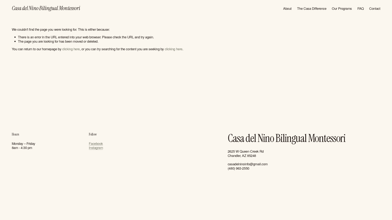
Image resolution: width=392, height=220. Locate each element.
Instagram (96, 147)
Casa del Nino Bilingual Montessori (46, 8)
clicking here (71, 48)
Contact (374, 8)
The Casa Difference (311, 8)
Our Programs (342, 8)
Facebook (96, 143)
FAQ (360, 8)
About (287, 8)
